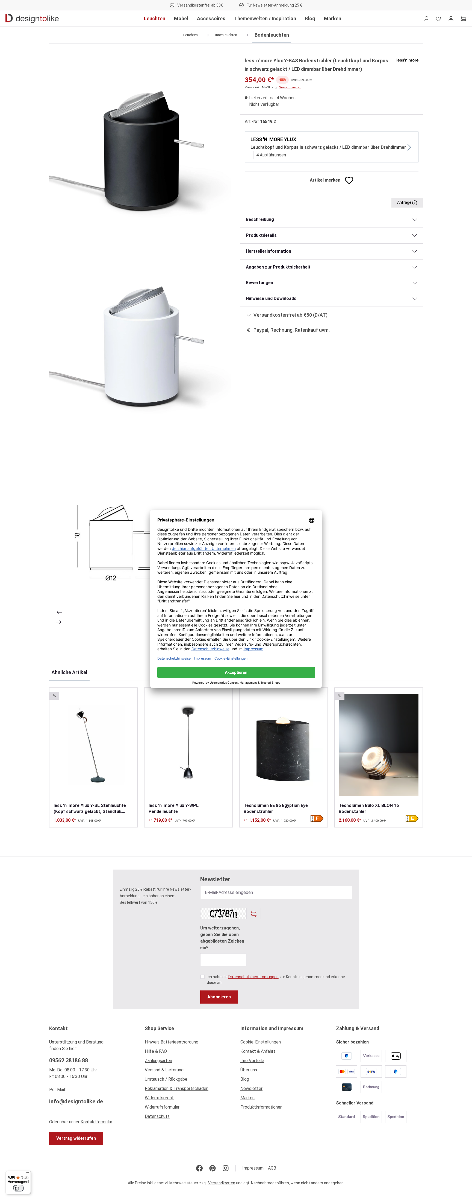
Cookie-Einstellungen (260, 1042)
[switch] (18, 1188)
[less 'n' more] (407, 59)
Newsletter (251, 1088)
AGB (272, 1168)
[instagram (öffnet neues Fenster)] (225, 1168)
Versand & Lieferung (164, 1069)
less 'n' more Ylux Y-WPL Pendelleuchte (174, 808)
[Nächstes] (59, 622)
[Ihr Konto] (451, 19)
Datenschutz (157, 1116)
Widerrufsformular (162, 1107)
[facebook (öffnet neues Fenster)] (199, 1168)
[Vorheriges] (59, 612)
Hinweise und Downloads (271, 298)
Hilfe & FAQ (156, 1051)
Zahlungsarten (158, 1060)
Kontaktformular (96, 1121)
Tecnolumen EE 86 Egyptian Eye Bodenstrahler (276, 808)
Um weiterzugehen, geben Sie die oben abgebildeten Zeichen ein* (222, 937)
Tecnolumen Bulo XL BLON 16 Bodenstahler (369, 808)
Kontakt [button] (58, 1028)
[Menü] (27, 1174)
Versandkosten (290, 87)
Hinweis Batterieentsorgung (171, 1042)
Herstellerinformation (268, 251)
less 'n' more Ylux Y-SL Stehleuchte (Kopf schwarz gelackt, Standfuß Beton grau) (90, 809)
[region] (140, 343)
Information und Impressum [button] (271, 1028)
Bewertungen (259, 282)
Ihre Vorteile (252, 1060)
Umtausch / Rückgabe (166, 1079)
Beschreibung (260, 219)
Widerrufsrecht (159, 1097)
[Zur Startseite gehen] (32, 18)
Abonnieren (219, 996)
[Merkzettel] (438, 19)
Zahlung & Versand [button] (357, 1028)
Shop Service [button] (159, 1028)
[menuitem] (188, 1043)
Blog (244, 1079)
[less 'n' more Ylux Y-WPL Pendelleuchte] (188, 745)
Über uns (248, 1069)
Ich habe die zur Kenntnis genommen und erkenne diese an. (276, 980)
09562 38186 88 (68, 1060)
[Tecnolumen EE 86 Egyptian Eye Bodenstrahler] (283, 745)
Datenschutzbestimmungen (253, 977)
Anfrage (404, 202)
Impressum (253, 1168)
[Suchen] (426, 19)
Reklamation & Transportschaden (176, 1088)
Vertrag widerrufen (76, 1138)
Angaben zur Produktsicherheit (278, 267)
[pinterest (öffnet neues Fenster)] (212, 1168)
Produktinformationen (261, 1107)
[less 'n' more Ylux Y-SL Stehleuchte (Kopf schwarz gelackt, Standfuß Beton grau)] (93, 745)
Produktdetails (261, 235)
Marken (247, 1097)
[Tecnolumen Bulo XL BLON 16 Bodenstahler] (378, 745)
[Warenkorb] (464, 19)
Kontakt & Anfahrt (257, 1051)
